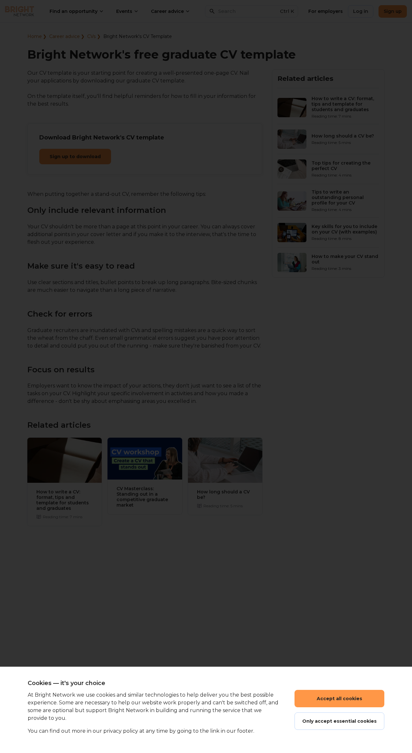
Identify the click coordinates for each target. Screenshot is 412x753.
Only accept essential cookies (339, 721)
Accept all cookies (339, 698)
